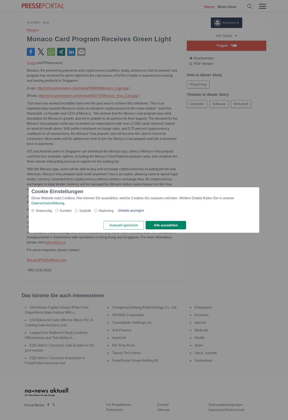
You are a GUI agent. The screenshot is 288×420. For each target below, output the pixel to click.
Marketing (106, 211)
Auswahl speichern (123, 225)
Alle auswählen (166, 225)
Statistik (85, 211)
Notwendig (44, 211)
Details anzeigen (131, 210)
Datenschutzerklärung (47, 203)
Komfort (65, 211)
